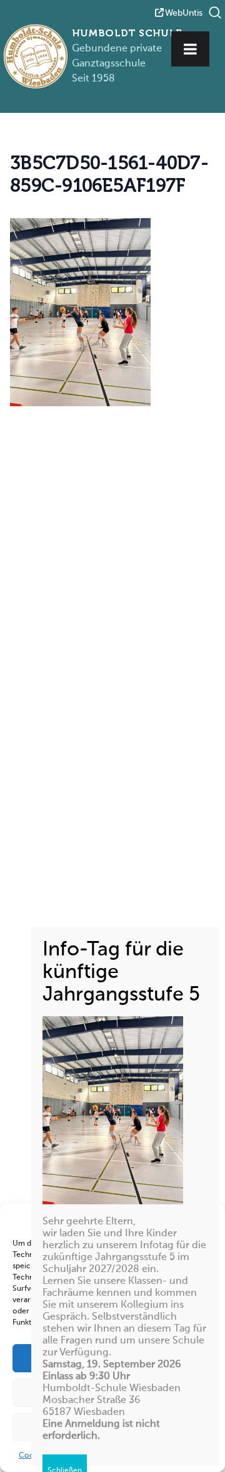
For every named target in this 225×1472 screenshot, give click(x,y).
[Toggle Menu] (190, 48)
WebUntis (183, 13)
